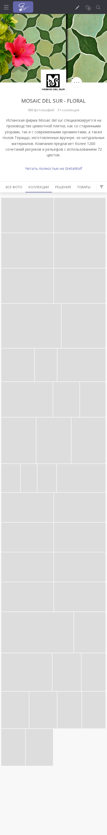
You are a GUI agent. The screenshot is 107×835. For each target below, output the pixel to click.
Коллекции (39, 187)
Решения (63, 187)
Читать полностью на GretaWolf (53, 168)
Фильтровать (101, 187)
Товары (83, 187)
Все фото (14, 187)
